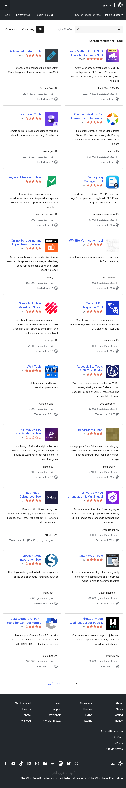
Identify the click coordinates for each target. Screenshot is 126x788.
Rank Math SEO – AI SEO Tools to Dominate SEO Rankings (86, 53)
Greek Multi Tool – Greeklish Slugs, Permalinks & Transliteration (29, 305)
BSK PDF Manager (90, 429)
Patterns (87, 720)
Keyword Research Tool (25, 177)
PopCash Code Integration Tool (31, 557)
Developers (54, 715)
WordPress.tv (51, 720)
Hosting (118, 715)
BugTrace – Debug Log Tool (30, 494)
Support (56, 709)
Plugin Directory (114, 14)
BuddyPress (114, 749)
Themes (87, 709)
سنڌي (112, 763)
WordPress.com (111, 731)
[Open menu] (5, 5)
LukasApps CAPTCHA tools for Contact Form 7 (24, 620)
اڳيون (50, 683)
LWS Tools (34, 366)
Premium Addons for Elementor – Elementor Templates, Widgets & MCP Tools (87, 116)
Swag (26, 720)
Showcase (85, 703)
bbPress (116, 743)
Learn (58, 703)
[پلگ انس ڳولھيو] (78, 29)
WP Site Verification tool (86, 240)
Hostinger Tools (30, 114)
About (119, 703)
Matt (118, 737)
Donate (24, 715)
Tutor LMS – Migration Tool (93, 305)
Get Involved (23, 703)
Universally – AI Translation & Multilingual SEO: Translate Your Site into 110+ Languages (86, 494)
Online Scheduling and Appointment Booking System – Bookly (26, 242)
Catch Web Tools (91, 555)
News (119, 709)
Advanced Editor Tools (26, 51)
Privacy (118, 720)
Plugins (88, 715)
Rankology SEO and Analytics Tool (29, 431)
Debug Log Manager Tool (93, 179)
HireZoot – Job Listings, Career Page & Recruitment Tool (86, 621)
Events (26, 709)
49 (58, 683)
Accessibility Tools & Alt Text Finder (90, 368)
